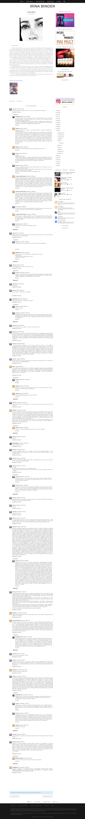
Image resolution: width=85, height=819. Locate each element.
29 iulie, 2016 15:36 (20, 108)
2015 (58, 155)
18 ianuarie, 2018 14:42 (31, 191)
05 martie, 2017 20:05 (24, 386)
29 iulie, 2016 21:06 (20, 265)
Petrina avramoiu (16, 620)
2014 (58, 157)
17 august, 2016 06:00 (20, 358)
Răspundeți (14, 112)
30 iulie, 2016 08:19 (23, 298)
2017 (58, 128)
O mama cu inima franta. (20, 176)
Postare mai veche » (48, 796)
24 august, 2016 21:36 (18, 366)
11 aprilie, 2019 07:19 (24, 725)
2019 (58, 124)
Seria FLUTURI (40, 1)
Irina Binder (18, 116)
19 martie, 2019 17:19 (24, 393)
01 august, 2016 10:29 (20, 343)
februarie (60, 151)
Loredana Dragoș (61, 220)
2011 (58, 163)
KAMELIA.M (17, 252)
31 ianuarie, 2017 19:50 (20, 465)
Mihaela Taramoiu (19, 758)
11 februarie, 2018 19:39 (24, 560)
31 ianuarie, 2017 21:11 (21, 511)
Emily (59, 211)
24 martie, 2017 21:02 (20, 660)
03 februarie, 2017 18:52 (22, 612)
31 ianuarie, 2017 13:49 (23, 443)
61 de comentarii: (19, 101)
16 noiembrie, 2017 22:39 (27, 694)
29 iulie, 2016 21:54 (20, 283)
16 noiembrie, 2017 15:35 (22, 669)
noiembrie (61, 134)
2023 (58, 116)
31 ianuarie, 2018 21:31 (23, 485)
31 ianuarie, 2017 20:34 (21, 505)
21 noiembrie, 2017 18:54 (24, 241)
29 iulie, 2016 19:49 (26, 116)
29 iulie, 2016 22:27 (24, 128)
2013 (58, 159)
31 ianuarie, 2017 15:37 (20, 449)
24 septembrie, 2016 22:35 (21, 402)
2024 (58, 114)
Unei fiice (61, 143)
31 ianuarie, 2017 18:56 (20, 458)
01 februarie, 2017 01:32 (21, 526)
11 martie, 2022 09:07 (27, 758)
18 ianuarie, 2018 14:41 (30, 176)
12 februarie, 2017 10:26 (27, 636)
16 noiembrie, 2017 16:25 (24, 272)
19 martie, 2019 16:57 (24, 427)
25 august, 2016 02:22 (23, 306)
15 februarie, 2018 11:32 (21, 734)
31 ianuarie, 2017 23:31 (20, 518)
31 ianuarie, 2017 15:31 (23, 165)
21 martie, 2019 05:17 (25, 252)
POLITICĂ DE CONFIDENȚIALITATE (23, 805)
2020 (58, 122)
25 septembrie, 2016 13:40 (24, 379)
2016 (58, 130)
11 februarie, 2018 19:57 (24, 713)
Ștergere (19, 112)
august (60, 138)
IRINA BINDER (42, 6)
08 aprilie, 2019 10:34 (23, 224)
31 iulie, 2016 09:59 (20, 331)
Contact (59, 1)
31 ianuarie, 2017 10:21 (21, 410)
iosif (13, 366)
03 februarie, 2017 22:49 (24, 476)
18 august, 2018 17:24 (20, 741)
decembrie (61, 132)
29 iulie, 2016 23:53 (20, 290)
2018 (58, 126)
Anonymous (60, 216)
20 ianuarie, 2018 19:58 (21, 206)
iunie (60, 145)
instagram (47, 801)
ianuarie (60, 153)
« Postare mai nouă (14, 796)
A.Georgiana (60, 201)
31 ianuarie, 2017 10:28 (20, 436)
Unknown (17, 128)
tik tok (56, 801)
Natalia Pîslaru (15, 443)
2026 (58, 110)
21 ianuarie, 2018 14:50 (31, 214)
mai (59, 147)
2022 (58, 118)
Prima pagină (13, 805)
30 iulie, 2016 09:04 (24, 147)
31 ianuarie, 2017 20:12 (20, 497)
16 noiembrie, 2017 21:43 (21, 676)
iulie (59, 140)
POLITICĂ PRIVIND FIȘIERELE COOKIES (36, 805)
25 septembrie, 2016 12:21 (24, 312)
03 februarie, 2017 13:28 (21, 591)
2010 (58, 165)
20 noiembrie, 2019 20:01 (24, 767)
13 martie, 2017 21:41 (20, 653)
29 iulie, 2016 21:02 (20, 233)
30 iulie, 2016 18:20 (23, 153)
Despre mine (50, 1)
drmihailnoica (15, 767)
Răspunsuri (15, 114)
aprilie (60, 149)
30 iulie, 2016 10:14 (20, 325)
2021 (58, 120)
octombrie (61, 136)
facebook (37, 801)
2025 (58, 112)
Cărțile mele (29, 1)
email (30, 801)
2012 (58, 161)
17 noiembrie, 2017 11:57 (24, 703)
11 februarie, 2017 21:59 (25, 620)
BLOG (21, 1)
